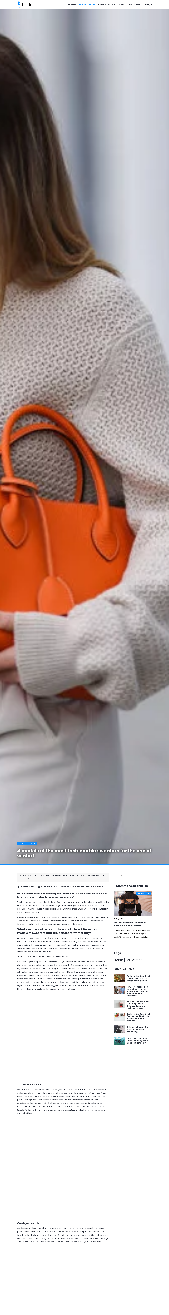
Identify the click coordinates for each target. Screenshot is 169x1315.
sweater (119, 960)
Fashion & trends (87, 4)
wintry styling (134, 960)
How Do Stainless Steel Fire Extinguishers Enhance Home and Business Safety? (138, 1004)
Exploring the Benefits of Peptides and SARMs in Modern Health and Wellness (138, 1017)
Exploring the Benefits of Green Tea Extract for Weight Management (138, 978)
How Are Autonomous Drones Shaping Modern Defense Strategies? (138, 1040)
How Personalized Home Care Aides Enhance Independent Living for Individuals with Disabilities (138, 991)
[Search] (116, 875)
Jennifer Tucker (27, 887)
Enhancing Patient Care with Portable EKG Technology (138, 1029)
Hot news (71, 4)
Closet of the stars (106, 4)
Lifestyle (148, 4)
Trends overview (27, 843)
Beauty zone (134, 4)
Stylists (122, 4)
